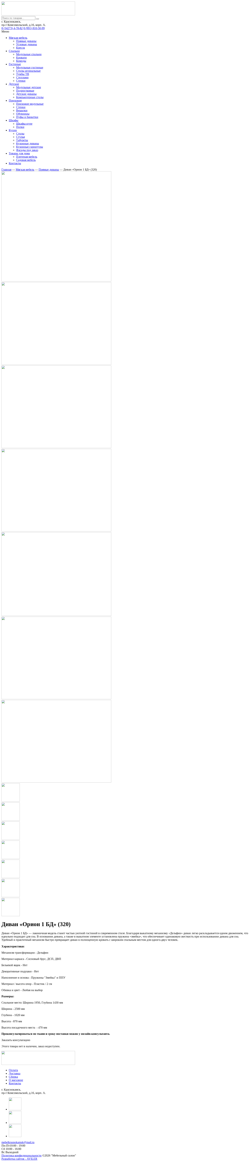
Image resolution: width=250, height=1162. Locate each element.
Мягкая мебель (18, 37)
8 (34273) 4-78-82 (12, 28)
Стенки (20, 80)
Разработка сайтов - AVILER (19, 1158)
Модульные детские (28, 87)
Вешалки (21, 110)
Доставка (14, 1073)
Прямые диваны (26, 41)
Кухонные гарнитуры (29, 146)
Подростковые (25, 90)
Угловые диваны (26, 44)
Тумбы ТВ (22, 74)
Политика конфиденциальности (21, 1155)
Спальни (14, 51)
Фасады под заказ (27, 150)
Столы (20, 133)
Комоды (21, 60)
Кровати (21, 57)
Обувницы (22, 113)
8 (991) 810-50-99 (34, 28)
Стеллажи (22, 77)
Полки (20, 126)
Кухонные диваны (27, 143)
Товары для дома (19, 153)
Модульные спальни (29, 54)
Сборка (13, 1076)
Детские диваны (26, 93)
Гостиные (15, 64)
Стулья (20, 136)
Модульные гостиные (29, 67)
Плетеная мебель (26, 156)
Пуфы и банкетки (27, 117)
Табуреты (22, 140)
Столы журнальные (28, 70)
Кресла (20, 47)
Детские (14, 84)
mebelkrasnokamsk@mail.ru (17, 1142)
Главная (6, 169)
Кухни (13, 130)
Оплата (13, 1070)
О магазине (16, 1080)
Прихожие (15, 100)
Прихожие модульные (30, 103)
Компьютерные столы (30, 97)
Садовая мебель (26, 160)
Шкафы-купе (24, 123)
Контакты (15, 163)
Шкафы (13, 120)
